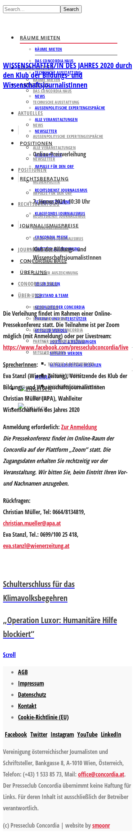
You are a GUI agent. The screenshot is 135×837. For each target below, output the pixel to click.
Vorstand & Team (52, 295)
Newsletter (44, 159)
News (38, 125)
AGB (23, 672)
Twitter (38, 734)
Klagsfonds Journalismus (58, 238)
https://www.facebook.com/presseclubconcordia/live (65, 347)
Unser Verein (45, 307)
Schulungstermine (51, 227)
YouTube (87, 734)
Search (71, 9)
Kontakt (27, 706)
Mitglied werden (66, 353)
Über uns (29, 295)
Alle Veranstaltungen (56, 119)
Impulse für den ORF (54, 166)
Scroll (9, 655)
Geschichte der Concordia (60, 307)
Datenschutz (32, 694)
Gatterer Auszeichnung (55, 272)
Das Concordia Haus (52, 91)
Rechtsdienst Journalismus (59, 216)
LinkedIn (111, 734)
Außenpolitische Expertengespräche (70, 107)
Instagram (62, 734)
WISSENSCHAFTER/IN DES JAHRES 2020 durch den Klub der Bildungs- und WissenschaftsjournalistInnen (67, 75)
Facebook (16, 734)
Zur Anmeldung (79, 427)
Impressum (31, 683)
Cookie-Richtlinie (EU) (43, 717)
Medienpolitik (46, 182)
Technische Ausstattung (56, 102)
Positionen (32, 169)
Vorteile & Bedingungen (71, 363)
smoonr (101, 825)
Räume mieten (40, 37)
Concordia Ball (38, 283)
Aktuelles (30, 113)
